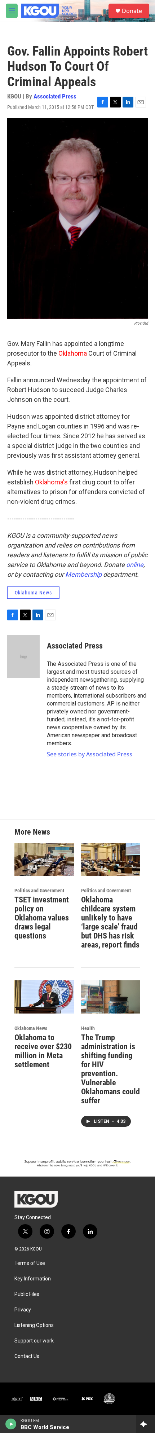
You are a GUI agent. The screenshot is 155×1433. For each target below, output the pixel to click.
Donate (132, 11)
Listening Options (34, 1325)
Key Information (32, 1279)
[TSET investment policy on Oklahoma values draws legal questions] (44, 859)
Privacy (22, 1310)
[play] (10, 1424)
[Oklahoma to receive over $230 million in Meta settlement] (44, 997)
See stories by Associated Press (89, 754)
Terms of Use (29, 1263)
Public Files (26, 1294)
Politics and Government (39, 890)
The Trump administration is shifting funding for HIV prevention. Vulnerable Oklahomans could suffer (110, 1069)
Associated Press (55, 96)
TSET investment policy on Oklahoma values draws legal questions (41, 917)
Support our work (34, 1341)
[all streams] (145, 1424)
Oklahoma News (33, 592)
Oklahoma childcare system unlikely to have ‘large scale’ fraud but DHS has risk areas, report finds (110, 922)
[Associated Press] (23, 656)
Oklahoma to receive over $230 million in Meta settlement (43, 1051)
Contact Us (26, 1356)
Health (88, 1028)
